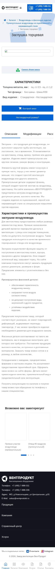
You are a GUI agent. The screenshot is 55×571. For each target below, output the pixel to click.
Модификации (32, 133)
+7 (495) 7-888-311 (43, 6)
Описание (11, 133)
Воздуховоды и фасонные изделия (35, 20)
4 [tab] (33, 455)
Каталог (12, 20)
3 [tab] (31, 455)
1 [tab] (24, 455)
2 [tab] (28, 455)
